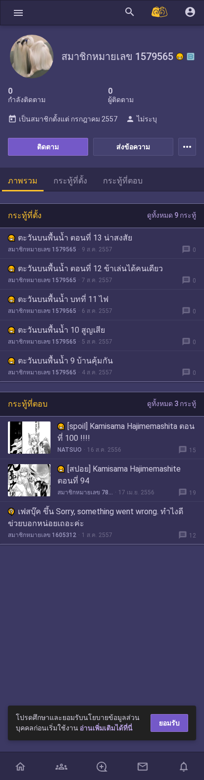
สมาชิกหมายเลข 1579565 (42, 249)
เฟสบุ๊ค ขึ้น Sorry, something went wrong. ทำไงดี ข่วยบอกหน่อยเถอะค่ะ (95, 517)
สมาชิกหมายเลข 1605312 (42, 535)
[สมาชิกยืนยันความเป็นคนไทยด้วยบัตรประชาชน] (179, 56)
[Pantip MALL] (160, 12)
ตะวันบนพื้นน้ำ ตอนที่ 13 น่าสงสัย (75, 237)
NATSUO (69, 449)
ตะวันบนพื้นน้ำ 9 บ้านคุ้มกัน (65, 360)
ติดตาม (48, 147)
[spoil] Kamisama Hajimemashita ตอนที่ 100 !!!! (126, 432)
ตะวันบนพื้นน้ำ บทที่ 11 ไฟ (63, 299)
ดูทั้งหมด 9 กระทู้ (171, 215)
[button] (18, 12)
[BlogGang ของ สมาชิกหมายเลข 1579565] (190, 56)
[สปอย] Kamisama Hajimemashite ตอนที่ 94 (119, 474)
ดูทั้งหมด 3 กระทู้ (171, 403)
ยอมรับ (169, 723)
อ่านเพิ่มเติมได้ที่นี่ (106, 728)
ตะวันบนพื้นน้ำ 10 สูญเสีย (61, 330)
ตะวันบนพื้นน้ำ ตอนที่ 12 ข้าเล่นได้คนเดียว (90, 268)
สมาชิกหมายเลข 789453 (85, 492)
